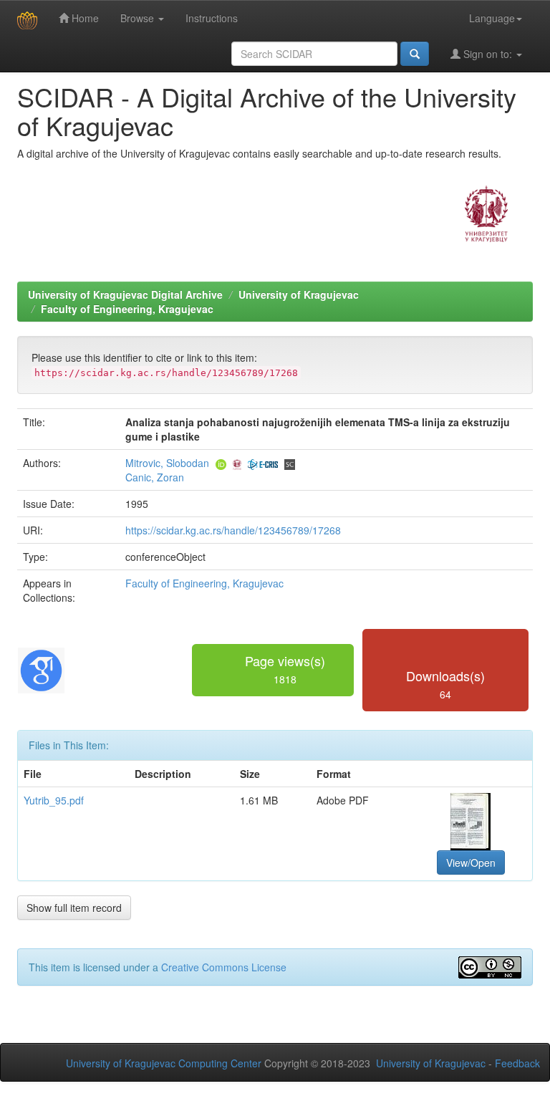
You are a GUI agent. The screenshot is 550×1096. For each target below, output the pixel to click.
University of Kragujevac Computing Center (163, 1063)
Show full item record (74, 907)
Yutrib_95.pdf (54, 800)
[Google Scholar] (41, 668)
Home (84, 18)
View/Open (471, 862)
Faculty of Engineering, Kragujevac (127, 309)
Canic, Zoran (154, 477)
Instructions (211, 18)
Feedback (517, 1063)
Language (492, 18)
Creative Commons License (223, 967)
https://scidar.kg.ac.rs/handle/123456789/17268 (233, 530)
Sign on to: (487, 54)
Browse (138, 18)
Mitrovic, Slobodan (167, 463)
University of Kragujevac (298, 294)
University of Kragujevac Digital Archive (125, 294)
